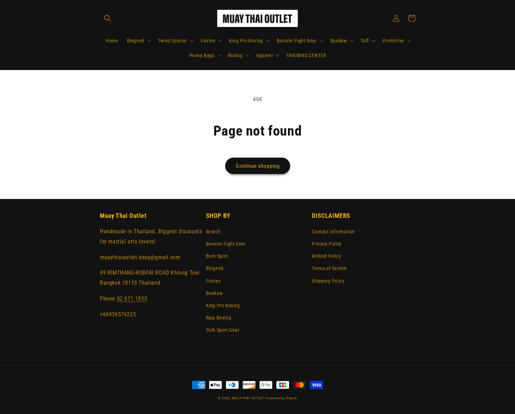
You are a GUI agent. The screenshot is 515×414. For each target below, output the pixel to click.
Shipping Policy (328, 281)
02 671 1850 (132, 298)
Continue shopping (258, 166)
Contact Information (333, 231)
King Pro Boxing (223, 305)
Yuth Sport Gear (222, 330)
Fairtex (213, 281)
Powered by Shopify (281, 398)
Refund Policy (326, 256)
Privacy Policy (326, 244)
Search (213, 231)
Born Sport (217, 256)
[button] (107, 18)
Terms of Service (329, 268)
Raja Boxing (218, 317)
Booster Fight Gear (226, 244)
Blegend (215, 268)
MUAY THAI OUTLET (248, 398)
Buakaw (214, 293)
